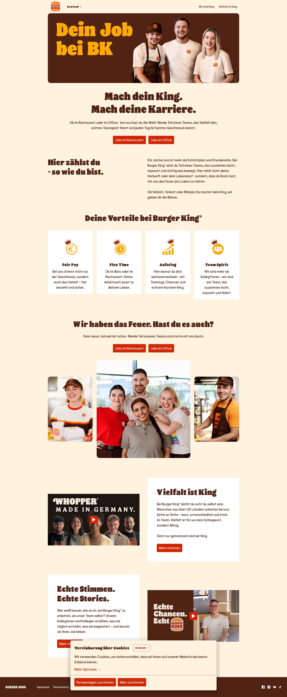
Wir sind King (206, 6)
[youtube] (274, 687)
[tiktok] (280, 687)
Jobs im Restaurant (129, 140)
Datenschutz (61, 687)
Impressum (43, 687)
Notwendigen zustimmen (95, 682)
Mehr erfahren (169, 548)
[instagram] (269, 687)
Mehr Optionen (85, 669)
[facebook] (263, 687)
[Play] (94, 520)
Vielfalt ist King (228, 6)
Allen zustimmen (132, 682)
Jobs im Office (161, 140)
